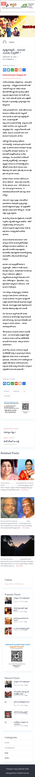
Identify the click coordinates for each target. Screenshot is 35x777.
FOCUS (7, 743)
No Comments (8, 59)
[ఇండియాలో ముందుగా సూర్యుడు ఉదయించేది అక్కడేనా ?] (17, 545)
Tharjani (9, 769)
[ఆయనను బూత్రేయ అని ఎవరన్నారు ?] (17, 507)
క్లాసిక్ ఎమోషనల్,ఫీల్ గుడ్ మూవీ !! (21, 619)
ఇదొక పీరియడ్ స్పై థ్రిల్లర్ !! (21, 712)
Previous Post (11, 429)
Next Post (9, 438)
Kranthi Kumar (23, 773)
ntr (24, 391)
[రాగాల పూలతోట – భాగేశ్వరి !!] (17, 469)
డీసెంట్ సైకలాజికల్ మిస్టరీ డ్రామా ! (21, 609)
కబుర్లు (26, 601)
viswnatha (7, 396)
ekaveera (6, 391)
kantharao (16, 391)
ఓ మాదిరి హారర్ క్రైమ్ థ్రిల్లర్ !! (22, 628)
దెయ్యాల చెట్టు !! (10, 432)
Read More (25, 490)
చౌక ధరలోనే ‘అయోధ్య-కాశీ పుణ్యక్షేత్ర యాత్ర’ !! (21, 693)
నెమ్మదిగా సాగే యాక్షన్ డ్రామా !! (22, 599)
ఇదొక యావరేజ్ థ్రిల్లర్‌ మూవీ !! (21, 703)
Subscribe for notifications (14, 584)
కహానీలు (7, 758)
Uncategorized (9, 748)
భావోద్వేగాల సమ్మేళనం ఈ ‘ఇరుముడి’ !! (21, 723)
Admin (11, 42)
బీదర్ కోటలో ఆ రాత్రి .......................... (11, 442)
